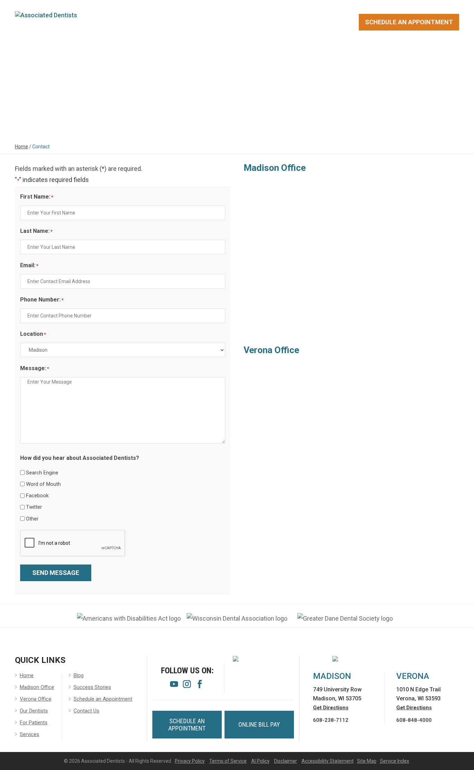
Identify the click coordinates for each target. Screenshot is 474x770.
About (57, 53)
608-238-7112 (330, 720)
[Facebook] (200, 685)
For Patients (174, 53)
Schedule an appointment (409, 22)
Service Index (394, 761)
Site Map (366, 761)
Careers (279, 53)
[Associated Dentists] (46, 14)
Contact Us (425, 53)
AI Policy (260, 761)
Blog (384, 53)
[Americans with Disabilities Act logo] (129, 618)
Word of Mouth (43, 484)
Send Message (55, 572)
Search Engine (42, 473)
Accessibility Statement (328, 761)
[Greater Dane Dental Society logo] (345, 618)
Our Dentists (110, 53)
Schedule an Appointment (103, 699)
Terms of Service (228, 761)
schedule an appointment (186, 724)
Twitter (34, 507)
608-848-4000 (414, 720)
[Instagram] (187, 685)
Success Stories (335, 53)
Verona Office (35, 699)
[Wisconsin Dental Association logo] (237, 618)
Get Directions (330, 708)
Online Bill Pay (259, 724)
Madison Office (37, 687)
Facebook (37, 495)
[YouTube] (174, 685)
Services (231, 53)
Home (23, 53)
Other (32, 519)
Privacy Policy (190, 761)
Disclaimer (285, 761)
